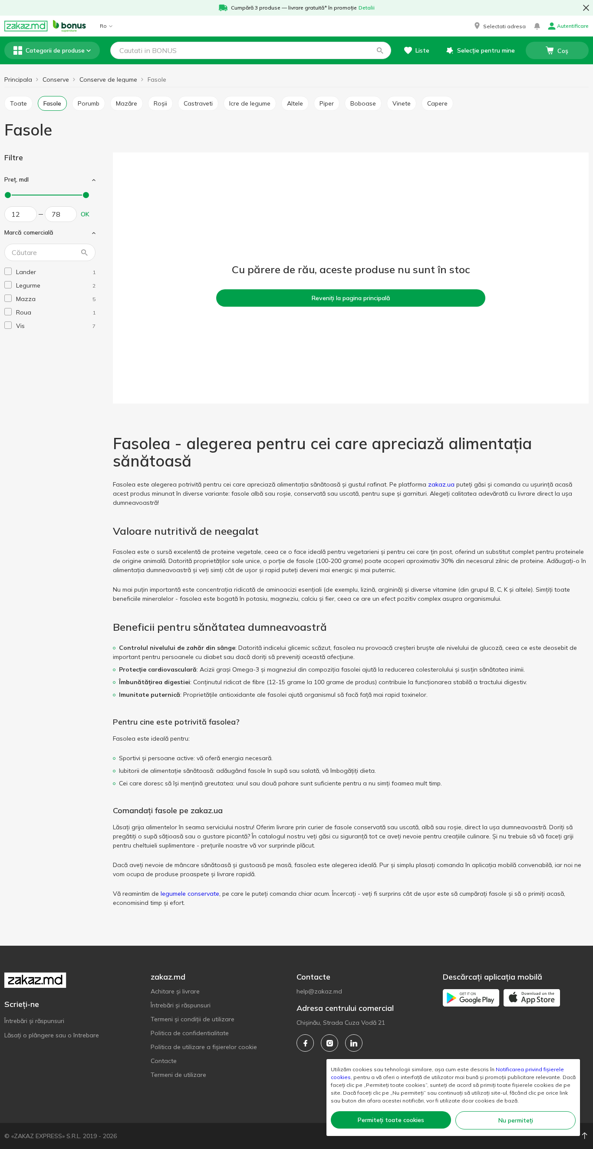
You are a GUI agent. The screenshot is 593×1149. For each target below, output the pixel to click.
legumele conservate (190, 893)
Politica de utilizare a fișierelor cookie (204, 1047)
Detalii (367, 7)
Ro (103, 26)
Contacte (164, 1061)
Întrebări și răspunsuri (34, 1021)
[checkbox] (8, 271)
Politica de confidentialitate (190, 1033)
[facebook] (305, 1043)
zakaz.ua (441, 484)
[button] (499, 26)
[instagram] (329, 1043)
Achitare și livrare (175, 991)
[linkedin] (353, 1043)
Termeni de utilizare (178, 1075)
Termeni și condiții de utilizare (192, 1019)
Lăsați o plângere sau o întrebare (51, 1035)
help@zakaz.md (319, 991)
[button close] (586, 8)
